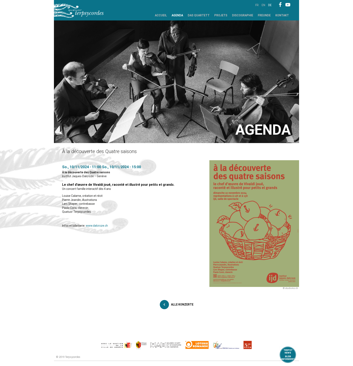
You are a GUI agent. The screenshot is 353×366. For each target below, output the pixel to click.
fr (257, 5)
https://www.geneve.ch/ (116, 345)
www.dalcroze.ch (97, 225)
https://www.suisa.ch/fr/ (247, 345)
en (263, 5)
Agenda (177, 15)
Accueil (161, 15)
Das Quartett (199, 15)
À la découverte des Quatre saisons (86, 172)
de (270, 5)
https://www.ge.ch (141, 345)
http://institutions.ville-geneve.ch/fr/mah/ (166, 345)
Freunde (264, 15)
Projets (220, 15)
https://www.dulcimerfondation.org (226, 345)
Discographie (242, 15)
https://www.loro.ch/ (197, 345)
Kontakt (282, 15)
